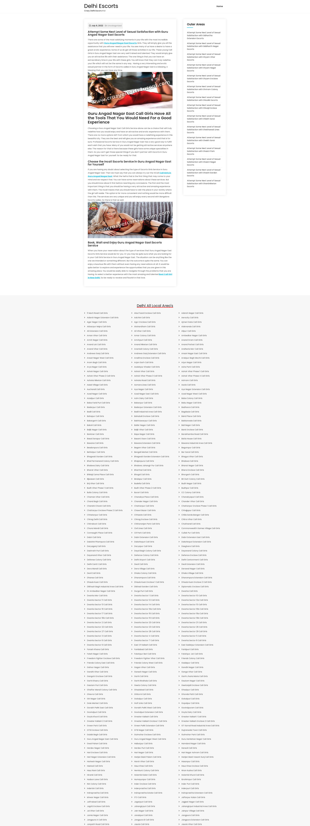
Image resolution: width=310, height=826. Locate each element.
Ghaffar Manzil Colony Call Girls (102, 689)
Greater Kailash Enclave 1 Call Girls (150, 721)
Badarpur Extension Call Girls (148, 407)
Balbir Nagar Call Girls (144, 425)
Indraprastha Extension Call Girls (196, 792)
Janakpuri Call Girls (143, 815)
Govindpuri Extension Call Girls (148, 712)
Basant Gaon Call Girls (144, 438)
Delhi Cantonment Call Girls (194, 559)
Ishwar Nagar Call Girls (97, 797)
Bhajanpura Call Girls (144, 461)
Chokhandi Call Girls (190, 523)
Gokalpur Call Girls (143, 698)
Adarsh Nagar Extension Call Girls (102, 317)
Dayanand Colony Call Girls (194, 550)
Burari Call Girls (141, 492)
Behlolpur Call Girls (96, 452)
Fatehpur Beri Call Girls (145, 653)
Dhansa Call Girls (95, 577)
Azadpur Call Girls (95, 398)
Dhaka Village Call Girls (192, 573)
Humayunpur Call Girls (144, 779)
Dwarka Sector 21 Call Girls (194, 622)
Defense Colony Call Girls (99, 559)
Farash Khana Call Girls (98, 649)
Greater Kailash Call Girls (146, 716)
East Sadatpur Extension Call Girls (197, 644)
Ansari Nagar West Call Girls (100, 358)
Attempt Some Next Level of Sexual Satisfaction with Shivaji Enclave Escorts (203, 108)
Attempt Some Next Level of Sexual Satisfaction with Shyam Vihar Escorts (203, 57)
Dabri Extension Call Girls (146, 537)
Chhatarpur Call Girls (97, 514)
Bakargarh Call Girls (96, 420)
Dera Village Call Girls (144, 568)
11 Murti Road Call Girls (97, 313)
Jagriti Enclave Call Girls (98, 806)
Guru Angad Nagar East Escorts (120, 43)
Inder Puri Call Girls (190, 783)
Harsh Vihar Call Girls (144, 761)
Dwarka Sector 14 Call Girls (147, 604)
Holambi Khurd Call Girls (192, 775)
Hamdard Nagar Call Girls (193, 743)
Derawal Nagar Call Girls (193, 568)
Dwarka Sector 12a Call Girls (194, 600)
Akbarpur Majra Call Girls (99, 326)
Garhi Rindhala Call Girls (145, 680)
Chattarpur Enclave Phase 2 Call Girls (105, 510)
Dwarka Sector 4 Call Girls (146, 636)
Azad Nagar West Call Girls (194, 393)
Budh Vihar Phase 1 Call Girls (100, 488)
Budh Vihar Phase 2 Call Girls (147, 488)
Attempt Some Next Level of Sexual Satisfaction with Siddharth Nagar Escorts (203, 46)
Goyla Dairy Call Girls (191, 712)
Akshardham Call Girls (144, 326)
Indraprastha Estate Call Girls (148, 792)
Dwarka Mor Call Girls (97, 595)
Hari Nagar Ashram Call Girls (194, 752)
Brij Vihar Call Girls (95, 483)
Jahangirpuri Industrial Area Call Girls (199, 806)
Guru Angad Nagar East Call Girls (102, 739)
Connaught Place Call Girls (99, 532)
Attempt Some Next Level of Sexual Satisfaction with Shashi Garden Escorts (203, 172)
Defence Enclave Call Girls (193, 555)
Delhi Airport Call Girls (144, 559)
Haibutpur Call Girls (143, 743)
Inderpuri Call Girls (190, 788)
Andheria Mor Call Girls (192, 349)
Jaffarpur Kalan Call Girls (193, 797)
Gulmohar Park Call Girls (193, 734)
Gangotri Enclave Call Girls (99, 676)
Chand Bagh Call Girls (97, 501)
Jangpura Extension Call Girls (195, 819)
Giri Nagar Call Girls (96, 698)
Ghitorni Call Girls (142, 694)
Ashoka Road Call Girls (144, 380)
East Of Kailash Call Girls (145, 644)
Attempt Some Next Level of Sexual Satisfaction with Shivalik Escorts (203, 99)
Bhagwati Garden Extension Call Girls (151, 456)
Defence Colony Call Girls (146, 555)
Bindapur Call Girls (142, 479)
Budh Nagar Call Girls (191, 483)
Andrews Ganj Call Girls (98, 353)
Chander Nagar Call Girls (146, 501)
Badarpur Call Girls (96, 407)
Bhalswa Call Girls (189, 461)
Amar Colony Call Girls (144, 335)
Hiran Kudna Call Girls (191, 770)
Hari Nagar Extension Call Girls (101, 757)
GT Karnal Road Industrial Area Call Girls (200, 725)
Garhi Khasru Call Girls (97, 680)
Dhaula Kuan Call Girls (97, 582)
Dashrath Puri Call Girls (98, 550)
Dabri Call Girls (94, 537)
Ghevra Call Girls (95, 694)
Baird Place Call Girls (191, 416)
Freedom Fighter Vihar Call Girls (149, 658)
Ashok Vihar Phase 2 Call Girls (101, 375)
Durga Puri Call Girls (143, 591)
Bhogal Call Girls (142, 474)
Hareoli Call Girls (189, 748)
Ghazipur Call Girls (190, 689)
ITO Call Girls (140, 797)
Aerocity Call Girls (189, 317)
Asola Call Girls (188, 384)
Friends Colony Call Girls (192, 658)
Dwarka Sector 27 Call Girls (100, 631)
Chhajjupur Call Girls (190, 510)
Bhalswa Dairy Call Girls (98, 465)
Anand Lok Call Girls (96, 344)
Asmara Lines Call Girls (145, 384)
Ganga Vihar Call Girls (191, 671)
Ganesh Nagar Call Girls (145, 671)
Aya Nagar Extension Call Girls (195, 389)
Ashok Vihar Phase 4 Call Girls (195, 375)
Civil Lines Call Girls (143, 528)
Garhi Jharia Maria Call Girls (194, 676)
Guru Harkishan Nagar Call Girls (196, 739)
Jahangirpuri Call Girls (144, 806)
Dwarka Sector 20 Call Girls (147, 622)
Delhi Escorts (101, 6)
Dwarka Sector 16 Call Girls (99, 609)
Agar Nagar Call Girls (97, 322)
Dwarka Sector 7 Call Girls (146, 640)
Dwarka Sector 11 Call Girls (99, 600)
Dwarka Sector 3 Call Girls (99, 636)
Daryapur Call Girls (143, 546)
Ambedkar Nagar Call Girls (194, 335)
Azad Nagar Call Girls (97, 393)
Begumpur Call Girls (190, 447)
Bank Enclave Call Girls (192, 429)
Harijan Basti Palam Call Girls (147, 757)
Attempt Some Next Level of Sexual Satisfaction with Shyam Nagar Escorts (203, 68)
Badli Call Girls (93, 411)
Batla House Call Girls (191, 438)
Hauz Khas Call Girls (143, 766)
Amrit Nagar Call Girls (97, 340)
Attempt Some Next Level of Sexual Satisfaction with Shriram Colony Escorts (203, 89)
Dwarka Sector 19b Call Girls (194, 618)
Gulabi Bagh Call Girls (97, 734)
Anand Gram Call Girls (191, 340)
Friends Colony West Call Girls (148, 662)
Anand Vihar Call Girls (97, 349)
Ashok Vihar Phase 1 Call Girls (195, 371)
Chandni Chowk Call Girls (99, 505)
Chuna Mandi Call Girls (97, 528)
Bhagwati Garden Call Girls (99, 456)
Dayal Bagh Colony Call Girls (147, 550)
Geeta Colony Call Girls (145, 685)
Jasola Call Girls (141, 824)
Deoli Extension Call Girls (193, 564)
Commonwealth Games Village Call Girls (200, 528)
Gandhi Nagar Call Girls (192, 667)
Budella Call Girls (142, 483)
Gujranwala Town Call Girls (194, 730)
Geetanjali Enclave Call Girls (194, 685)
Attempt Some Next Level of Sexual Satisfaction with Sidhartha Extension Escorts (203, 35)
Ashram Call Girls (189, 380)
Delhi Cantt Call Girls (97, 564)
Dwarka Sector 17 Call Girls (99, 613)
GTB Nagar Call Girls (143, 730)
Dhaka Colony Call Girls (145, 573)
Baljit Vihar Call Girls (143, 429)
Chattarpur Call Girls (144, 505)
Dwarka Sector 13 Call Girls (99, 604)
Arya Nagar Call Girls (97, 366)
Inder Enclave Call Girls (145, 783)
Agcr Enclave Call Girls (145, 322)
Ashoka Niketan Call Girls (99, 380)
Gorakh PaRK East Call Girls (100, 707)
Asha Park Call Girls (190, 366)
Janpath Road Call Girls (98, 824)
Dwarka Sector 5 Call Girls (193, 636)
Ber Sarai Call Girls (190, 452)
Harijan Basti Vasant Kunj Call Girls (197, 757)
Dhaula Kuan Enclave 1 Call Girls (149, 582)
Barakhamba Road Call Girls (194, 434)
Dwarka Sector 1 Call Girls (146, 595)
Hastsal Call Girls (95, 766)
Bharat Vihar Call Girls (97, 470)
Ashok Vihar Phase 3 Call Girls (148, 375)
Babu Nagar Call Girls (191, 402)
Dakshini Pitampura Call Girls (100, 541)
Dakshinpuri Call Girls (144, 541)
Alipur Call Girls (188, 331)
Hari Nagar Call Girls (143, 752)
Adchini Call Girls (142, 317)
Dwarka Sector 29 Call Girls (194, 631)
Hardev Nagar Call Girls (98, 748)
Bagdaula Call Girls (190, 411)
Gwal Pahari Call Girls (97, 743)
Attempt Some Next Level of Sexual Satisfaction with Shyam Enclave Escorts (203, 78)
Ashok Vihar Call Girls (144, 371)
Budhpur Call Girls (189, 488)
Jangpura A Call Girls (97, 819)
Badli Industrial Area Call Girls (148, 411)
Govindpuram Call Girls (192, 707)
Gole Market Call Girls (97, 703)
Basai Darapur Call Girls (98, 438)
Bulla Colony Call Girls (97, 492)
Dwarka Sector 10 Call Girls (194, 595)
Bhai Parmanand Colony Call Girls (103, 461)
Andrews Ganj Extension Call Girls (150, 353)
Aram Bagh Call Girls (96, 362)
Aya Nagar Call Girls (143, 389)
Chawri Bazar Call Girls (145, 510)
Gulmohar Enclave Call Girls (147, 734)
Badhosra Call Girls (190, 407)
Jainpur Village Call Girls (192, 810)
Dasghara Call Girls (190, 546)
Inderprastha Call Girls (145, 788)
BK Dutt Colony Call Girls (193, 479)
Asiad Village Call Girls (97, 384)
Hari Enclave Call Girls (97, 752)
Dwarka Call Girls (189, 591)
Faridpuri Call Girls (190, 649)
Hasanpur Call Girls (190, 761)
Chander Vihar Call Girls (192, 501)
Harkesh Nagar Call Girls (98, 761)
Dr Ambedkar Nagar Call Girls (101, 591)
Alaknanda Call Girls (190, 326)
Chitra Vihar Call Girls (191, 519)
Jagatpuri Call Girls (143, 801)
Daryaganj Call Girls (96, 546)
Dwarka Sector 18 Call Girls (147, 613)
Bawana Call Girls (95, 443)
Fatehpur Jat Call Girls (192, 653)
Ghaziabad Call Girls (143, 689)
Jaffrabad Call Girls (96, 801)
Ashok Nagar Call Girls (97, 371)
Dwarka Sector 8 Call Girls (193, 640)
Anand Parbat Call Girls (192, 344)
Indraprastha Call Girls (97, 792)
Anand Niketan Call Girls (145, 344)
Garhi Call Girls (141, 676)
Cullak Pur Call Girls (190, 532)
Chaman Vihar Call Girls (98, 497)
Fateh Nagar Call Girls (97, 653)
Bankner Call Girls (95, 434)
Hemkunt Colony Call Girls (146, 770)
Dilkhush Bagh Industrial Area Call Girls (105, 586)
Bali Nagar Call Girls (190, 425)
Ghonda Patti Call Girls (192, 694)
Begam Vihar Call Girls (144, 447)
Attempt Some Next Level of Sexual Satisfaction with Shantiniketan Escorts (203, 183)
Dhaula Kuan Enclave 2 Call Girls (196, 582)
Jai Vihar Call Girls (95, 810)
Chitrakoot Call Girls (96, 523)
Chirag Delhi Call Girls (97, 519)
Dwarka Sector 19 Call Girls (146, 618)
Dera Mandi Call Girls (97, 568)
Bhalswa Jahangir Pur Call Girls (148, 465)
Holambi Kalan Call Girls (145, 775)
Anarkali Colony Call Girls (146, 349)
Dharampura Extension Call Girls (196, 577)
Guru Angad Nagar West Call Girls (150, 739)
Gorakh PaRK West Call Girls (147, 707)
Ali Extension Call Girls (97, 331)
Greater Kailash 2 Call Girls (99, 721)
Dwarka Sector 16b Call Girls (194, 609)
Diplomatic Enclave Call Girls (195, 586)
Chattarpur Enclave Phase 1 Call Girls (199, 505)
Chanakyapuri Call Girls (192, 497)
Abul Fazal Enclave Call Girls (147, 313)
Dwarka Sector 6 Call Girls (99, 640)
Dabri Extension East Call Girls (195, 537)
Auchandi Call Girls (96, 389)
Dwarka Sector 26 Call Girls (194, 627)
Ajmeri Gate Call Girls (191, 322)
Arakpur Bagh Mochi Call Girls (195, 358)
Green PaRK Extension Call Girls (149, 725)
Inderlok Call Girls (95, 788)
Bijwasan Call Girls (95, 479)
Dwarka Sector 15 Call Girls (194, 604)
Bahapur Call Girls (95, 416)
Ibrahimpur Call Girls (191, 779)
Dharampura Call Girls (144, 577)
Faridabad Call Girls (143, 649)
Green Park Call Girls (97, 725)
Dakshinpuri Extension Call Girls (196, 541)
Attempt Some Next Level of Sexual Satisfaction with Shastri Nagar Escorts (203, 162)
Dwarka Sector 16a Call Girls (147, 609)
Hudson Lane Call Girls (97, 779)
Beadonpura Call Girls (97, 447)
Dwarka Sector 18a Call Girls (194, 613)
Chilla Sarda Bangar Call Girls (195, 514)
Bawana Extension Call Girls (147, 443)
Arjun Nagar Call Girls (191, 362)
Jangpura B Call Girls (144, 819)
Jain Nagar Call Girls (143, 810)
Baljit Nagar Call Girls (97, 429)
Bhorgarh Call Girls (190, 474)
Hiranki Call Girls (94, 775)
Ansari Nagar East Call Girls (194, 353)
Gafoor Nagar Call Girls (98, 667)
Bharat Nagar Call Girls (192, 465)
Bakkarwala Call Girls (191, 420)
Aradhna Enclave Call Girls (146, 358)
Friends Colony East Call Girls (100, 662)
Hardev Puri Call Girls (144, 748)
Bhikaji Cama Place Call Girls (100, 474)
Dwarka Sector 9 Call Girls (99, 644)
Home (220, 6)
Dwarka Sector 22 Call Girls (100, 627)
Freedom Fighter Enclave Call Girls (103, 658)
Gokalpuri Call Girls (190, 698)
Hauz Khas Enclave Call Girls (194, 766)
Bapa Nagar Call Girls (144, 434)
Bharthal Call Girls (142, 470)
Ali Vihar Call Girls (142, 331)
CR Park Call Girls (142, 532)
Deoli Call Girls (141, 564)
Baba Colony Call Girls (191, 398)
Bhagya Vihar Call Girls (192, 456)
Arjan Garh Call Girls (143, 362)
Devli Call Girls (93, 573)
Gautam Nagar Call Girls (192, 680)
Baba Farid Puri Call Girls (98, 402)
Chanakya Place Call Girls (146, 497)
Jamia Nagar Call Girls (97, 815)
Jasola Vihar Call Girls (191, 824)
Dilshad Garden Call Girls (146, 586)
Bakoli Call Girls (94, 425)
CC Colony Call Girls (190, 492)
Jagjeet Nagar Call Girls (192, 801)
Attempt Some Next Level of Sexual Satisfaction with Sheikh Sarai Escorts (203, 140)
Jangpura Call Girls (190, 815)
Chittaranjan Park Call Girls (147, 523)
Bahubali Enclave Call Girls (146, 416)
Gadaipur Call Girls (190, 662)
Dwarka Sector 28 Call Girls (147, 631)
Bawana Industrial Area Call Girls (196, 443)
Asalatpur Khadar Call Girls (147, 366)
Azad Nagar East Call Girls (146, 393)
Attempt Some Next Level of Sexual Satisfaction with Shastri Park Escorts (203, 151)
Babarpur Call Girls (143, 402)
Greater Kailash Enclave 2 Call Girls (198, 721)
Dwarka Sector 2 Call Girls (99, 622)
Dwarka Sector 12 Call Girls (146, 600)
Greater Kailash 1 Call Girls (193, 716)
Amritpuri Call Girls (143, 340)
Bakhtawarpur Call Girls (145, 420)
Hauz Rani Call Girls (96, 770)
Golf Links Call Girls (143, 703)
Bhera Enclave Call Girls (192, 470)
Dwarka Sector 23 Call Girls (147, 627)
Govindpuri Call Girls (96, 712)
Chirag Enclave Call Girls (145, 519)
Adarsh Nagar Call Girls (192, 313)
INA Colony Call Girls (96, 783)
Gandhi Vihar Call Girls (97, 671)
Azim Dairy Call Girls (143, 398)
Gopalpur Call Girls (190, 703)
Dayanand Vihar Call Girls (99, 555)
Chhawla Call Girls (142, 514)
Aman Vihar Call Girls (97, 335)
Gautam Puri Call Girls (97, 685)
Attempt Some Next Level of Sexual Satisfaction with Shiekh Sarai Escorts (203, 119)
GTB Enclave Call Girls (97, 730)
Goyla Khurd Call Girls (97, 716)
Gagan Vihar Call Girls (144, 667)
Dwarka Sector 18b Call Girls (100, 618)
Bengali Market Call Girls (145, 452)
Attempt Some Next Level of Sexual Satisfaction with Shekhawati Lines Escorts (203, 129)
